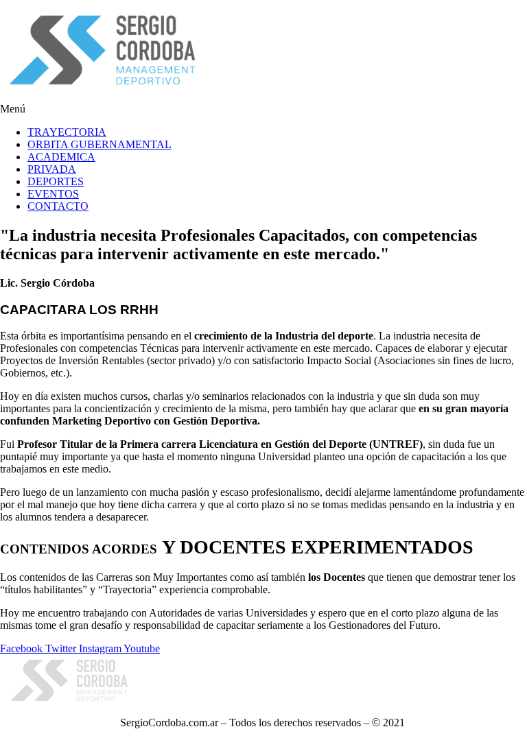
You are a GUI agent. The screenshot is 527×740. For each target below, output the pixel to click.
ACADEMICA (61, 157)
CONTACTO (58, 206)
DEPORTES (55, 181)
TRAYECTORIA (66, 132)
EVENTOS (53, 194)
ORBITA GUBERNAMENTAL (99, 144)
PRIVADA (51, 169)
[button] (263, 109)
